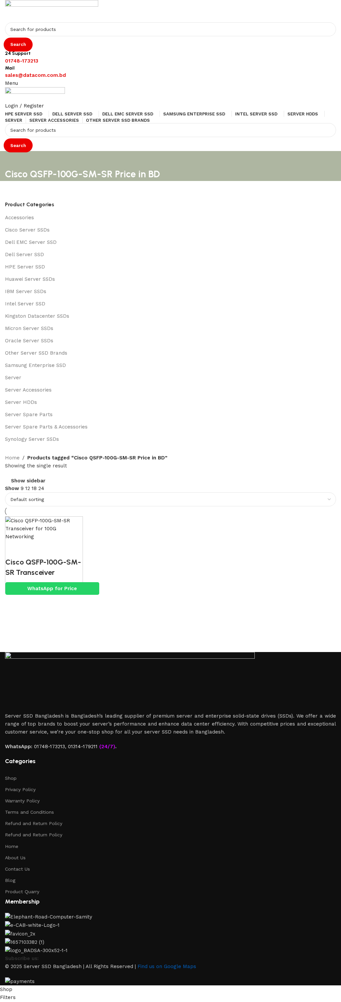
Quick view (13, 549)
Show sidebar (28, 481)
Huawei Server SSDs (30, 279)
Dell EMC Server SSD (31, 242)
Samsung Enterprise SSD (35, 365)
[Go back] (13, 159)
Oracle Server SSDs (29, 341)
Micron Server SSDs (29, 328)
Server (13, 378)
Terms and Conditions (29, 812)
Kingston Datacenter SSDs (37, 316)
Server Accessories (28, 390)
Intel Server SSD (25, 304)
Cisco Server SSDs (27, 230)
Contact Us (17, 869)
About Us (15, 857)
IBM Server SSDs (25, 291)
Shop (11, 778)
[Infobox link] (170, 492)
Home (11, 846)
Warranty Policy (22, 800)
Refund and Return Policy (33, 823)
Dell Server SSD (24, 254)
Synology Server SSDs (32, 439)
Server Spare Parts (29, 415)
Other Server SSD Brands (36, 353)
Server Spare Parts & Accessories (46, 427)
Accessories (19, 218)
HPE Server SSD (25, 267)
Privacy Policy (20, 789)
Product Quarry (22, 891)
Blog (10, 880)
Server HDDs (21, 402)
